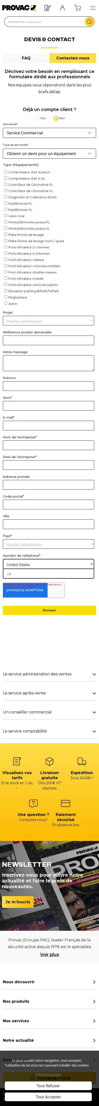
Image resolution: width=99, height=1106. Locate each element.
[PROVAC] (18, 8)
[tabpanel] (49, 403)
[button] (92, 8)
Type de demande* (15, 145)
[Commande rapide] (47, 7)
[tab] (26, 58)
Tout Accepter (48, 1097)
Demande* (10, 124)
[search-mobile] (89, 21)
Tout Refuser (48, 1085)
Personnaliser (48, 1074)
